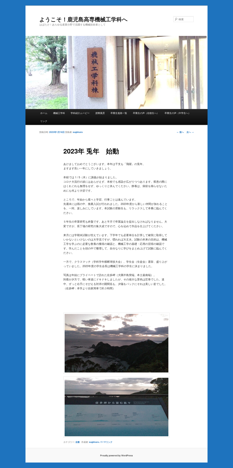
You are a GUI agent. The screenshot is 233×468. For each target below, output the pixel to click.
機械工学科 (59, 113)
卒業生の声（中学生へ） (178, 113)
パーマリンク (105, 442)
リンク (43, 121)
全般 (77, 442)
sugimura (78, 132)
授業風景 (100, 113)
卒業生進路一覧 (118, 113)
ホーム (43, 113)
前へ (180, 132)
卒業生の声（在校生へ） (146, 113)
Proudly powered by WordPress (116, 455)
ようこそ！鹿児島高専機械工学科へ (83, 19)
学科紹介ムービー (80, 113)
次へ (190, 132)
